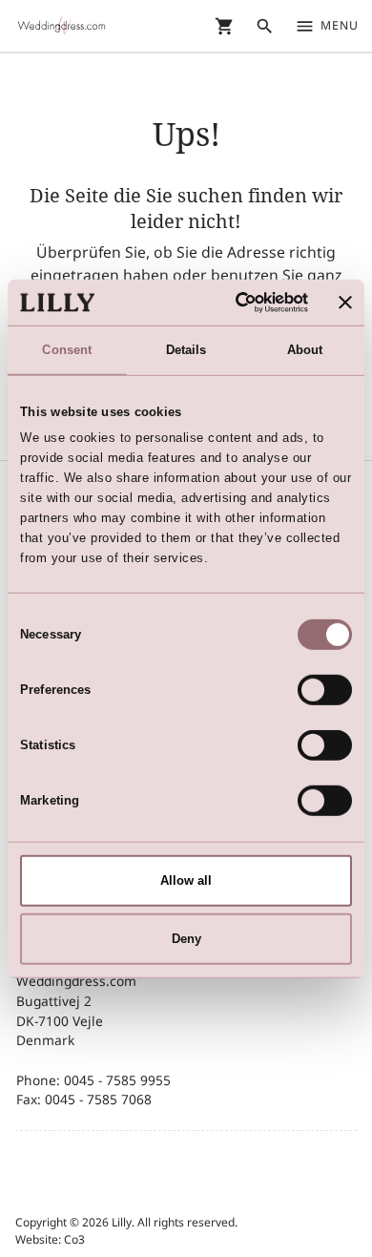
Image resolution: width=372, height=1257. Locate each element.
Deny (186, 938)
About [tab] (305, 350)
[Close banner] (345, 302)
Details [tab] (186, 350)
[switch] (325, 690)
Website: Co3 (50, 1239)
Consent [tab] (67, 350)
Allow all (186, 880)
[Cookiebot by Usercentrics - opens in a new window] (231, 301)
